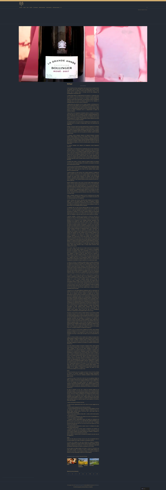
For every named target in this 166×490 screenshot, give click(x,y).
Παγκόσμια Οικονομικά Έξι (80, 484)
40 (94, 467)
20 (80, 467)
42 (95, 467)
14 (76, 467)
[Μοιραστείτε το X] (72, 473)
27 (85, 467)
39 (93, 467)
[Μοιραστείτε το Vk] (90, 473)
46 (98, 467)
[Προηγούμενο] (68, 462)
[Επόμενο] (97, 462)
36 (91, 467)
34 (90, 467)
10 (73, 467)
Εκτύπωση (97, 484)
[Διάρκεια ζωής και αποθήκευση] (71, 461)
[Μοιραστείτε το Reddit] (93, 473)
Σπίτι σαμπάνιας (83, 85)
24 (83, 467)
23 (82, 467)
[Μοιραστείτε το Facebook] (69, 473)
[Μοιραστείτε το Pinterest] (79, 473)
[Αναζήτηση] (146, 7)
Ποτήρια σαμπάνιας (93, 466)
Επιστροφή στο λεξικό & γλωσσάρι (73, 456)
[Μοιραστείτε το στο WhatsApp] (76, 473)
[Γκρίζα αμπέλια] (83, 460)
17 (78, 467)
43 (96, 467)
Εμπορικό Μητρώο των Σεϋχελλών (88, 486)
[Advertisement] (83, 17)
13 (75, 467)
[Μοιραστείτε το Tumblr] (86, 473)
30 (87, 467)
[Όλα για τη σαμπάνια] (21, 3)
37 (92, 467)
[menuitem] (21, 7)
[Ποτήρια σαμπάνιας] (94, 461)
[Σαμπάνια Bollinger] (83, 54)
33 (89, 467)
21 (81, 467)
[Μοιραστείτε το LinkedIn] (83, 473)
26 (84, 467)
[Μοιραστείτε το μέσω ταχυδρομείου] (97, 473)
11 (74, 467)
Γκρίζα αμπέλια (81, 463)
